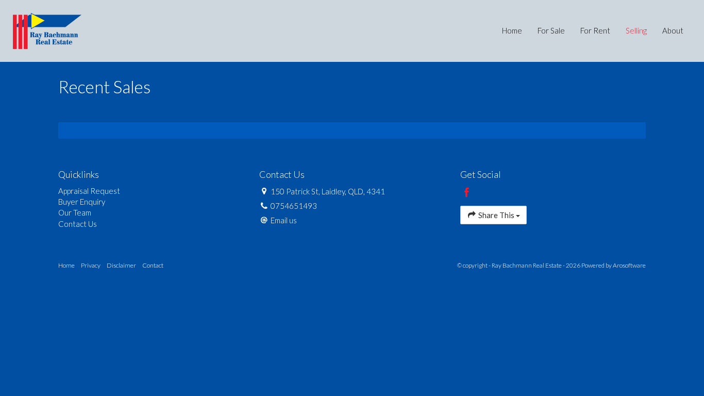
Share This (496, 215)
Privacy (90, 265)
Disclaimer (121, 265)
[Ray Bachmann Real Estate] (47, 30)
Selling (636, 30)
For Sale (551, 30)
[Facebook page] (467, 193)
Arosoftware (629, 265)
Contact (152, 265)
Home (512, 30)
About (672, 30)
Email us (284, 220)
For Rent (595, 30)
